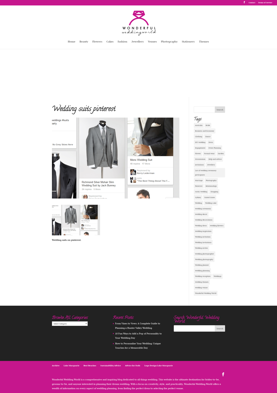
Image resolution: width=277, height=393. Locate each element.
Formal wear (209, 153)
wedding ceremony (203, 208)
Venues (152, 42)
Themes (204, 42)
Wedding (198, 203)
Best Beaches (90, 365)
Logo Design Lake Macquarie (158, 365)
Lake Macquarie (71, 365)
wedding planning (202, 270)
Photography (169, 42)
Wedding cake (210, 203)
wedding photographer (204, 254)
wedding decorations (203, 220)
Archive (55, 365)
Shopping (214, 191)
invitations (199, 165)
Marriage (199, 180)
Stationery (188, 42)
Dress (211, 142)
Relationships (211, 186)
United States (209, 197)
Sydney (198, 197)
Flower (198, 153)
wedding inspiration (203, 231)
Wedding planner (202, 265)
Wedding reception (202, 276)
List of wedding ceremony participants (205, 172)
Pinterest (198, 186)
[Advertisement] (138, 73)
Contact (252, 3)
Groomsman (200, 159)
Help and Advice (215, 159)
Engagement (200, 148)
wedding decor (201, 214)
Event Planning (215, 148)
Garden (221, 153)
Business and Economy (204, 131)
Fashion (122, 42)
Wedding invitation (202, 237)
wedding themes (202, 282)
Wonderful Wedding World (205, 293)
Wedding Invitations (203, 242)
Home (71, 42)
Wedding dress (201, 225)
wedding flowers (216, 225)
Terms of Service (265, 3)
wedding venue (201, 287)
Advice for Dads (132, 365)
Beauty (84, 42)
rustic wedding (201, 191)
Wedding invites (201, 248)
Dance (207, 136)
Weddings (217, 276)
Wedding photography (204, 259)
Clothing (198, 136)
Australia (198, 125)
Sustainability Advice (110, 365)
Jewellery (137, 42)
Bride (208, 125)
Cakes (109, 42)
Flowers (97, 42)
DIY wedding (200, 142)
